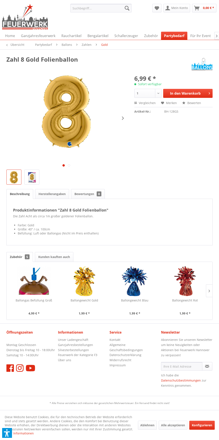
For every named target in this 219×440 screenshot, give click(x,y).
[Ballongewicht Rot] (185, 281)
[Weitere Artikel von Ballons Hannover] (202, 63)
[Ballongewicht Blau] (135, 281)
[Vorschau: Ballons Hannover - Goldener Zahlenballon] (13, 177)
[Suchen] (127, 8)
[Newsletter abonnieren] (207, 366)
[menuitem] (101, 8)
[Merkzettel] (156, 8)
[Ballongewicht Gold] (84, 281)
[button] (7, 433)
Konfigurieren (202, 425)
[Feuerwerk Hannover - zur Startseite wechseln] (25, 17)
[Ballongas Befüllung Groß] (34, 281)
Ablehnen (147, 425)
